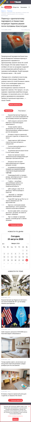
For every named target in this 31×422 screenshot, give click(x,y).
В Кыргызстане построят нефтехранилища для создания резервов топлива (15, 163)
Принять (15, 419)
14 (19, 257)
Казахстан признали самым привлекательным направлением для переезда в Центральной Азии (17, 156)
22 (23, 260)
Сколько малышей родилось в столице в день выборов (16, 147)
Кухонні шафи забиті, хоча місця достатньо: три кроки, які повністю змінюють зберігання (16, 212)
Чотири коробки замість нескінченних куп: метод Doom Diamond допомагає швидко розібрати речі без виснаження (17, 129)
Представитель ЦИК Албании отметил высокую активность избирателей (16, 142)
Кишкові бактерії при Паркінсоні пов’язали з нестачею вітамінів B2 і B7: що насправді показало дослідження (17, 116)
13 (15, 257)
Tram (15, 2)
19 (11, 260)
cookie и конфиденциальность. (15, 416)
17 (4, 260)
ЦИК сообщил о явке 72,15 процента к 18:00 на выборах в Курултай (15, 190)
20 (15, 260)
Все (2, 7)
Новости (3, 11)
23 (26, 260)
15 (23, 257)
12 (11, 257)
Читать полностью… (15, 104)
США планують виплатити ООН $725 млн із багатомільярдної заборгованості (16, 122)
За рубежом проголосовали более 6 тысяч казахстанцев (17, 151)
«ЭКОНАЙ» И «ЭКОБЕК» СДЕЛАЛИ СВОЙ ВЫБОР (14, 195)
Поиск (29, 2)
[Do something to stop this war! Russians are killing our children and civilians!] (3, 3)
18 (8, 260)
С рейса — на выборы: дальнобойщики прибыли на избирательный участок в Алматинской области (14, 183)
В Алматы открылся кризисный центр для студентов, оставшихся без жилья (17, 136)
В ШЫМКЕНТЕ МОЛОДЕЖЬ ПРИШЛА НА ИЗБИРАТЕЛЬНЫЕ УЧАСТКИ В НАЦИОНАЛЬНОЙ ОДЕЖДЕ (15, 170)
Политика (8, 7)
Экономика (23, 7)
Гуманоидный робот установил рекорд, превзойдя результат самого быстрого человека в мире (16, 176)
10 (4, 257)
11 (8, 257)
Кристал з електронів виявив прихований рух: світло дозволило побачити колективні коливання (16, 206)
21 (19, 260)
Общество (16, 7)
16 (26, 257)
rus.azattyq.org (25, 30)
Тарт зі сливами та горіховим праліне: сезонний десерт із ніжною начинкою (16, 218)
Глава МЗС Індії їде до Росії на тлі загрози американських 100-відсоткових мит (17, 200)
